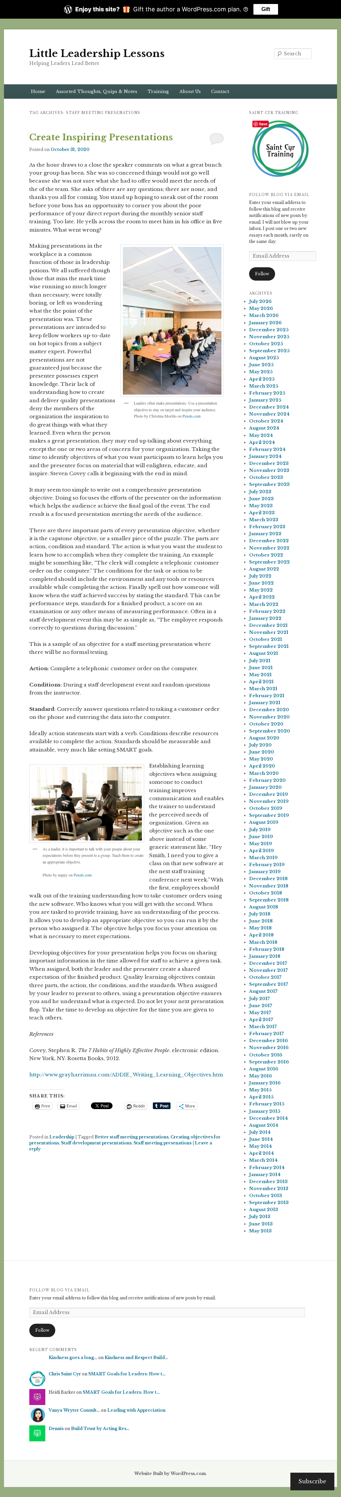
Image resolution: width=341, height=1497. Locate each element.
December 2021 (268, 625)
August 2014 (263, 1125)
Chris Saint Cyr (65, 1373)
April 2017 (261, 1019)
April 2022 (262, 597)
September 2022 (269, 562)
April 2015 (261, 1097)
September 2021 (269, 646)
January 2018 (264, 956)
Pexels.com (191, 416)
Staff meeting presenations (162, 1142)
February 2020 (267, 780)
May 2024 (261, 435)
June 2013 (261, 1224)
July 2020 (260, 745)
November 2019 (269, 801)
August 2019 (263, 822)
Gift (265, 9)
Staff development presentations (96, 1142)
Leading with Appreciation (136, 1410)
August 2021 (263, 653)
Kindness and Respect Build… (136, 1357)
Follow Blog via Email (279, 195)
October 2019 (265, 808)
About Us (190, 91)
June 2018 (261, 921)
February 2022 (267, 611)
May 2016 (260, 1076)
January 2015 (264, 1111)
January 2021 (264, 703)
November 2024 (269, 414)
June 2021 (261, 668)
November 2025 (269, 337)
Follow (262, 273)
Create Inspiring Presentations (101, 137)
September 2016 (269, 1062)
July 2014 (260, 1132)
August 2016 (263, 1069)
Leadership (61, 1136)
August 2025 (264, 358)
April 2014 (261, 1153)
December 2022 (269, 541)
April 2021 (261, 682)
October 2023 (266, 477)
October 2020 (266, 724)
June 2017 (260, 1005)
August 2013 (263, 1209)
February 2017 (266, 1033)
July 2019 (260, 829)
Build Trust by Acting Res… (100, 1428)
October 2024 (266, 421)
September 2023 (269, 484)
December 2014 (268, 1118)
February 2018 (266, 949)
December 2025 (269, 330)
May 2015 (260, 1090)
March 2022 (263, 604)
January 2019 (265, 871)
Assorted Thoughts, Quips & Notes (96, 91)
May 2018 (260, 928)
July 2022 (260, 576)
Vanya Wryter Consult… (74, 1410)
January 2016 (265, 1083)
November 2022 (269, 548)
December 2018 (268, 878)
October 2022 (266, 555)
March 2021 (263, 689)
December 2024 (269, 407)
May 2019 (260, 843)
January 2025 (265, 400)
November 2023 (269, 470)
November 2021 (268, 632)
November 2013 (268, 1188)
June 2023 (261, 499)
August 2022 (264, 569)
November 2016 (269, 1047)
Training (158, 91)
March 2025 (263, 386)
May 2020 (261, 759)
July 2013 (259, 1216)
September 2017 (268, 984)
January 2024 (265, 456)
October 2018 (265, 893)
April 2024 (262, 442)
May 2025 (261, 372)
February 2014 (267, 1167)
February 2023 (267, 527)
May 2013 (260, 1231)
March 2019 (263, 857)
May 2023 (261, 506)
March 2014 (263, 1160)
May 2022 (261, 590)
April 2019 (261, 850)
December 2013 (268, 1181)
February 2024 (267, 449)
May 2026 (261, 308)
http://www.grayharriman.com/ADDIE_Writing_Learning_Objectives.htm (126, 1074)
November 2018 (268, 886)
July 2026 (260, 301)
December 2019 (268, 794)
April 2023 (262, 513)
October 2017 (265, 977)
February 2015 (266, 1104)
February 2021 (266, 696)
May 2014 (260, 1146)
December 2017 (268, 963)
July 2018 (259, 914)
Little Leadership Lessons (97, 53)
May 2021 (260, 675)
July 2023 (260, 492)
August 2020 (264, 738)
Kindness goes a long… (73, 1357)
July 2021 (259, 661)
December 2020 (269, 710)
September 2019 (269, 815)
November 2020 (269, 717)
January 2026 (265, 323)
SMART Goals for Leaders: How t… (127, 1373)
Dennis (56, 1428)
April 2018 (261, 935)
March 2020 (264, 773)
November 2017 (268, 970)
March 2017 (263, 1026)
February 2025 (267, 393)
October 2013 (265, 1195)
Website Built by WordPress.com (170, 1473)
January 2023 (265, 534)
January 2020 (265, 787)
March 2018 (263, 942)
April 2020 (262, 766)
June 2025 (261, 365)
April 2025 (262, 379)
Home (38, 91)
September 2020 (269, 731)
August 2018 (263, 907)
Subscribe (312, 1481)
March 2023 (263, 520)
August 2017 (263, 991)
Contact (220, 91)
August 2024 (264, 428)
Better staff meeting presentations (132, 1136)
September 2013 (269, 1202)
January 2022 (265, 618)
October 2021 (265, 639)
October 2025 (266, 344)
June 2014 (261, 1139)
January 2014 (265, 1174)
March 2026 (264, 315)
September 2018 (269, 900)
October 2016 (265, 1055)
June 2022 (261, 583)
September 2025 (269, 351)
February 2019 (267, 864)
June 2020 (261, 752)
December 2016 (268, 1040)
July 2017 (259, 998)
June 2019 (261, 836)
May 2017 (260, 1012)
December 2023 (269, 463)
